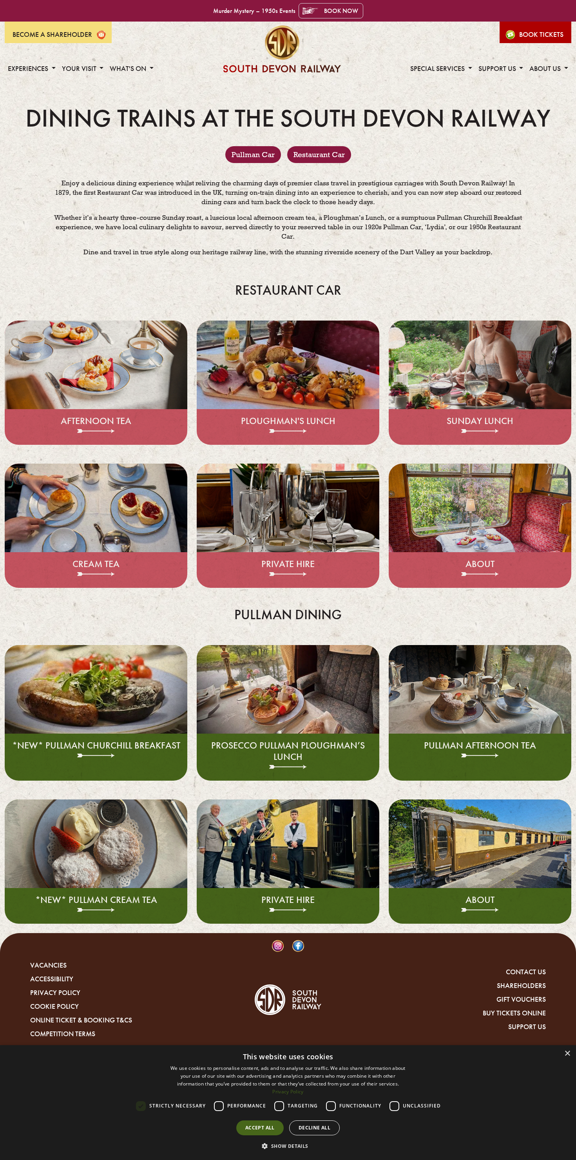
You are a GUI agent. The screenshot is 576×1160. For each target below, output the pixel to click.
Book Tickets (541, 34)
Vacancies (48, 965)
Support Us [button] (498, 68)
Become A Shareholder (52, 34)
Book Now (341, 10)
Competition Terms (62, 1034)
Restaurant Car (319, 154)
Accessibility (51, 979)
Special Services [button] (438, 68)
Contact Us (526, 972)
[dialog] (288, 1102)
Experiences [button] (29, 68)
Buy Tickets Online (514, 1013)
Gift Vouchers (521, 999)
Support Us (527, 1026)
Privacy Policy (55, 992)
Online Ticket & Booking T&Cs (81, 1020)
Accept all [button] (260, 1127)
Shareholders (521, 985)
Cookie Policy (54, 1006)
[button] (288, 1146)
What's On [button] (129, 68)
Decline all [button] (314, 1127)
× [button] (567, 1054)
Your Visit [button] (80, 68)
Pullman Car (253, 154)
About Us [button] (545, 68)
